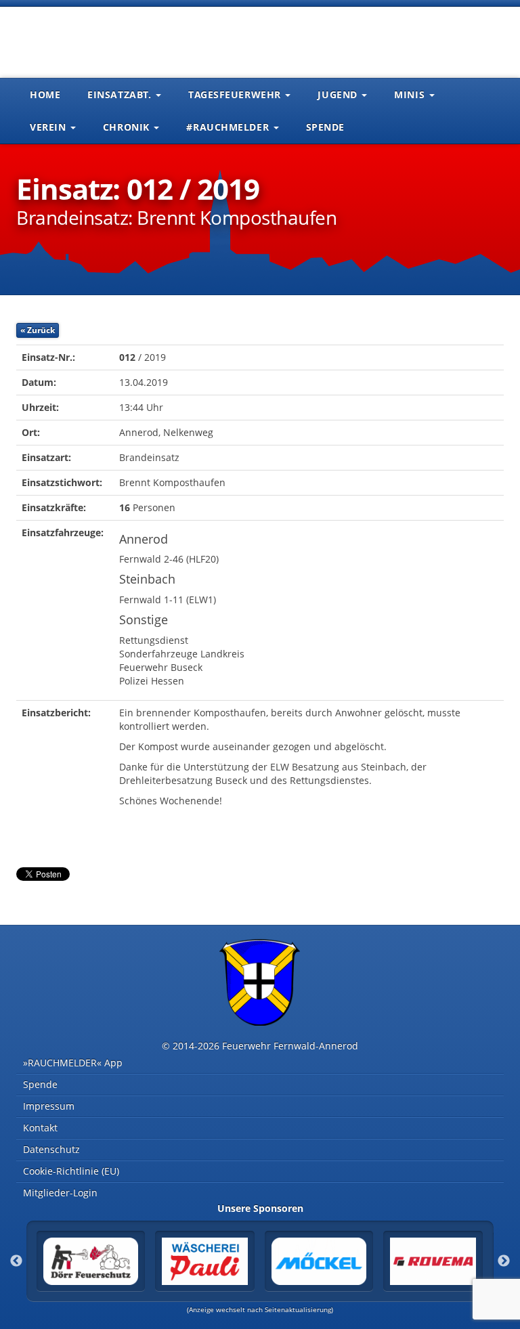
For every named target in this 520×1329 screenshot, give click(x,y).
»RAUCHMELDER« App (73, 1062)
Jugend (339, 94)
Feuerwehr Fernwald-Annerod (97, 40)
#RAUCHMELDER (229, 127)
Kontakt (40, 1127)
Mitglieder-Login (60, 1192)
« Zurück (37, 330)
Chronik (127, 127)
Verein (49, 127)
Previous (16, 1261)
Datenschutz (51, 1149)
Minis (410, 94)
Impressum (48, 1105)
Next (504, 1261)
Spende (325, 127)
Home (45, 94)
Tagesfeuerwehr (236, 94)
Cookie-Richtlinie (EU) (71, 1170)
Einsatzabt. (120, 94)
